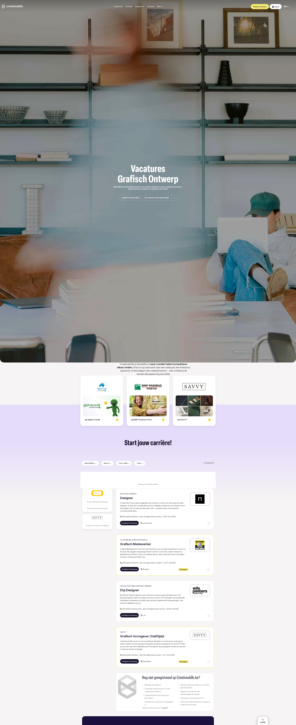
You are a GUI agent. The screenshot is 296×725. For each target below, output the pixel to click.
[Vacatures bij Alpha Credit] (101, 387)
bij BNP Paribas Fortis (141, 419)
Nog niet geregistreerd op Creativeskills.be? (171, 678)
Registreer (139, 6)
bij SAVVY (182, 419)
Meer (159, 6)
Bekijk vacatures (131, 198)
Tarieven (150, 6)
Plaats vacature (260, 6)
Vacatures (118, 6)
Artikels (128, 6)
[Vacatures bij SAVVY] (194, 387)
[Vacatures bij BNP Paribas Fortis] (148, 387)
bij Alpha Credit (92, 419)
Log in (276, 6)
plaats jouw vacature (158, 198)
